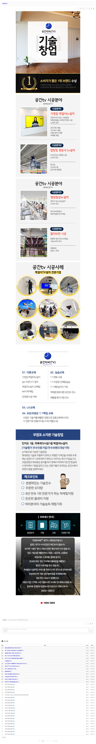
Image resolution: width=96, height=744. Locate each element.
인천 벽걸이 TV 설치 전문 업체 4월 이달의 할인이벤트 (16, 695)
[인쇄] (91, 9)
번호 (2, 645)
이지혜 (87, 650)
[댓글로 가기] (89, 9)
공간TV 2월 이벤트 (9, 734)
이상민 (87, 668)
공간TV (87, 647)
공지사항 (5, 641)
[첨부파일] (93, 9)
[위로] (85, 9)
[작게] (83, 9)
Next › (56, 740)
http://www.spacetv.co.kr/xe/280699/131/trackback (18, 619)
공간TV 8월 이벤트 (9, 684)
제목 (45, 645)
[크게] (81, 9)
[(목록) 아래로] (87, 9)
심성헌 (87, 658)
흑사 (87, 655)
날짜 (92, 645)
